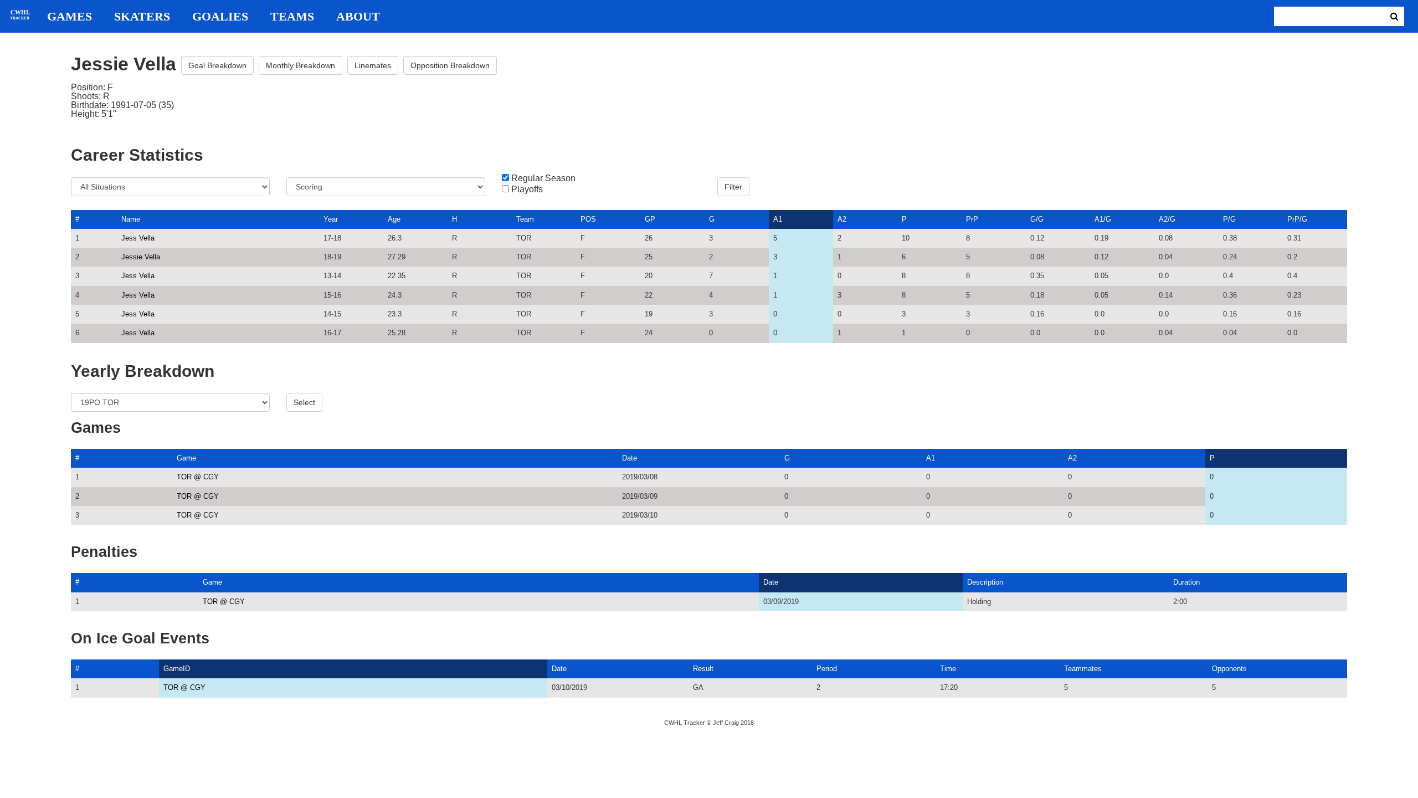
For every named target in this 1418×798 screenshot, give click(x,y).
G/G (1037, 219)
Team (525, 219)
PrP (972, 219)
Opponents (1229, 668)
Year (330, 219)
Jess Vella (138, 238)
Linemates (372, 65)
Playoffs (527, 189)
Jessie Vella (140, 257)
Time (948, 668)
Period (826, 668)
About (358, 17)
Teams (292, 17)
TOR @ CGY (198, 477)
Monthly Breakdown (300, 65)
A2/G (1167, 219)
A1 (777, 219)
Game (186, 458)
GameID (176, 668)
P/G (1229, 219)
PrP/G (1297, 219)
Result (703, 668)
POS (588, 219)
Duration (1186, 582)
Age (394, 219)
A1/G (1103, 219)
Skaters (142, 17)
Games (69, 17)
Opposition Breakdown (450, 65)
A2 (842, 219)
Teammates (1083, 668)
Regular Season (543, 178)
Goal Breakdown (217, 65)
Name (130, 219)
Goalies (220, 17)
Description (985, 582)
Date (629, 458)
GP (650, 219)
